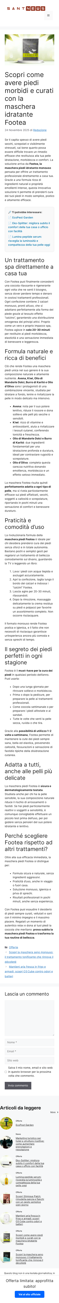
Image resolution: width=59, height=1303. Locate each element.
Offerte (13, 947)
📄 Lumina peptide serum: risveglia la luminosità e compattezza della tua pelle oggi (29, 240)
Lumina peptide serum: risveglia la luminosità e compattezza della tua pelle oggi (29, 1181)
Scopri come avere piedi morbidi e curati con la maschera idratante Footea (29, 1239)
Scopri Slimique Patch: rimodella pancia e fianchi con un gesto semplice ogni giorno (30, 1200)
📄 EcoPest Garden (20, 217)
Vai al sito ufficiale (30, 1294)
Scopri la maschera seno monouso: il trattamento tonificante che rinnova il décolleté (29, 957)
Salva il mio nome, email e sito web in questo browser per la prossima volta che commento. (30, 1071)
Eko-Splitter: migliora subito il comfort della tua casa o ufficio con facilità (30, 1163)
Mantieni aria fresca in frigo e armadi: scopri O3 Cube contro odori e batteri (29, 971)
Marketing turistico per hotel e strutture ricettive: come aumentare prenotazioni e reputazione (30, 1144)
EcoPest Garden (25, 1124)
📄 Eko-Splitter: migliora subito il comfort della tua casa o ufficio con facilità (29, 227)
